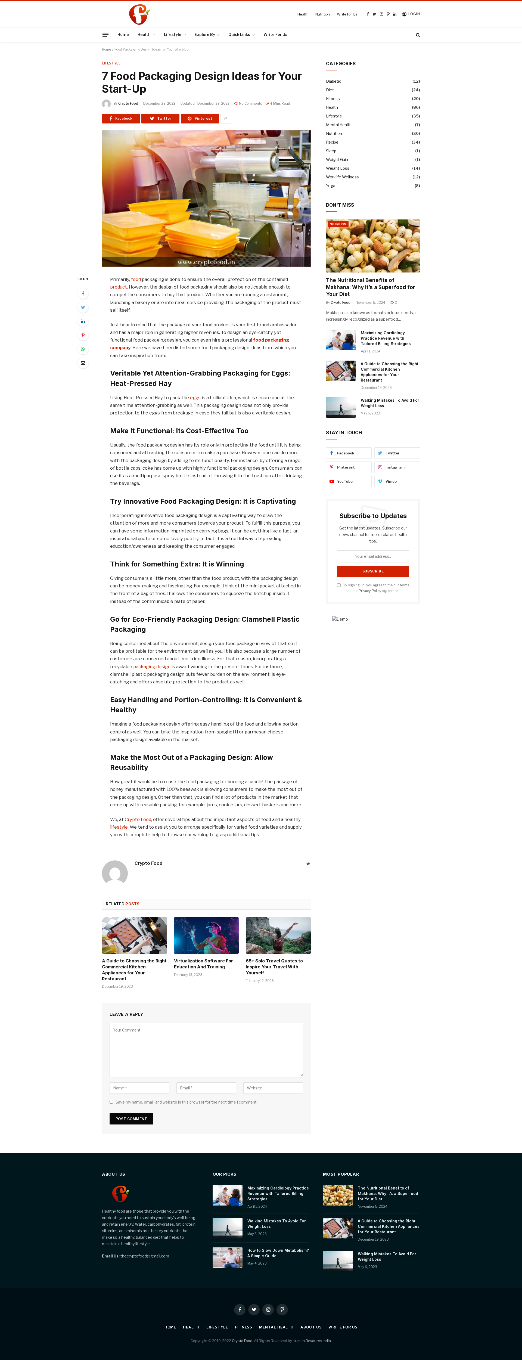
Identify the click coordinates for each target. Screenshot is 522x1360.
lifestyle (119, 827)
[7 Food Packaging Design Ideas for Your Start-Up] (206, 198)
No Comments (250, 103)
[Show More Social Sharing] (225, 118)
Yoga (330, 185)
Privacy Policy (370, 591)
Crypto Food (128, 103)
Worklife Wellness (342, 177)
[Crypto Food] (176, 14)
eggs (195, 397)
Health (302, 14)
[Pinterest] (82, 335)
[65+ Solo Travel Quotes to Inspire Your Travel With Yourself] (278, 935)
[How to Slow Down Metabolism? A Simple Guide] (228, 1257)
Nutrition (322, 14)
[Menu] (105, 34)
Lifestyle (172, 34)
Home (123, 34)
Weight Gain (337, 159)
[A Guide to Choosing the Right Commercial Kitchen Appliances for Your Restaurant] (134, 935)
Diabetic (333, 81)
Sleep (331, 150)
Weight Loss (337, 168)
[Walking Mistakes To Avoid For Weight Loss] (341, 407)
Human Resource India (312, 1341)
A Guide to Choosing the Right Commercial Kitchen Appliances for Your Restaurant (134, 969)
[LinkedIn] (82, 321)
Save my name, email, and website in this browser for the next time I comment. (186, 1102)
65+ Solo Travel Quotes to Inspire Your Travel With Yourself (274, 966)
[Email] (82, 362)
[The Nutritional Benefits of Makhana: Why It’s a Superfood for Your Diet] (373, 245)
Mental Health (339, 124)
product (118, 287)
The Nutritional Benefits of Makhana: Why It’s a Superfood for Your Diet (370, 287)
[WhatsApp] (82, 348)
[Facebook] (82, 293)
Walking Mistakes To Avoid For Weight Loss (390, 403)
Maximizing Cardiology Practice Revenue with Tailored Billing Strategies (386, 338)
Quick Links (239, 34)
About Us (311, 1327)
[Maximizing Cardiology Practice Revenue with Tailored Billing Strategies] (341, 340)
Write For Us (347, 14)
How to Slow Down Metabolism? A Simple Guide (278, 1253)
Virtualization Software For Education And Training (203, 963)
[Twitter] (82, 307)
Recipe (332, 142)
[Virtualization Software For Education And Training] (206, 935)
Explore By (205, 34)
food (136, 279)
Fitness (333, 98)
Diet (330, 90)
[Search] (417, 35)
